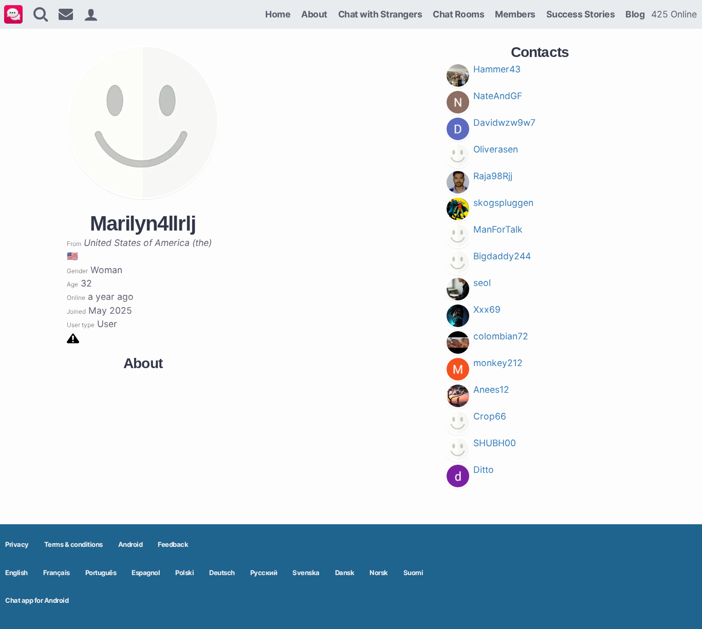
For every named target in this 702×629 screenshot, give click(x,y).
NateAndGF (497, 95)
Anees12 (491, 389)
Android (130, 544)
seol (482, 282)
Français (56, 572)
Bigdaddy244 (502, 256)
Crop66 (489, 416)
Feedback (173, 544)
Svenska (306, 572)
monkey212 (498, 362)
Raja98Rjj (492, 175)
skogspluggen (503, 202)
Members (515, 14)
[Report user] (73, 337)
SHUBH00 (494, 442)
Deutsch (222, 572)
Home (277, 14)
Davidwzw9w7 (504, 122)
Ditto (483, 469)
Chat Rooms (458, 14)
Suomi (413, 572)
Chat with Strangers (380, 14)
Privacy (17, 544)
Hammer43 (497, 69)
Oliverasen (495, 149)
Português (101, 572)
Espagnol (146, 572)
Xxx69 (487, 309)
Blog (634, 14)
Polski (184, 572)
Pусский (264, 572)
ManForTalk (498, 229)
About (314, 14)
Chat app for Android (36, 600)
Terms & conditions (73, 544)
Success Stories (580, 14)
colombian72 (500, 336)
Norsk (379, 572)
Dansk (345, 572)
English (16, 572)
